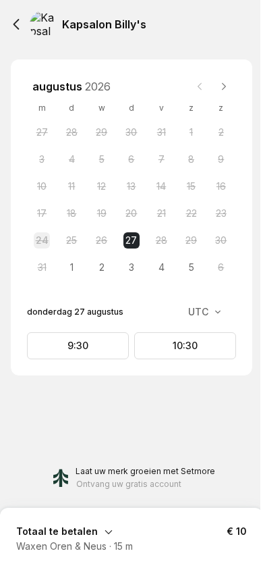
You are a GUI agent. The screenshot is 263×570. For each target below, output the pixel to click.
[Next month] (224, 86)
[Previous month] (199, 86)
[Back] (16, 24)
